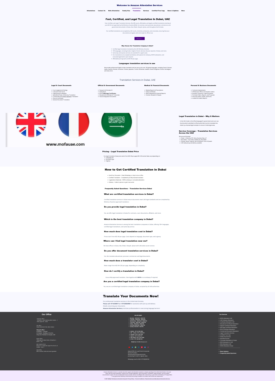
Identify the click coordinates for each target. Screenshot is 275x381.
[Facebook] (145, 347)
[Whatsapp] (135, 347)
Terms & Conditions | (140, 378)
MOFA (139, 277)
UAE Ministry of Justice (143, 49)
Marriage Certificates (109, 93)
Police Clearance (67, 96)
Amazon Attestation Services (112, 308)
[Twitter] (132, 347)
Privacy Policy (131, 378)
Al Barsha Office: (41, 318)
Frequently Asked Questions (228, 353)
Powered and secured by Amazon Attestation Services (157, 378)
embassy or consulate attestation (135, 180)
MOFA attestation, (156, 55)
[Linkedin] (139, 347)
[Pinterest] (142, 347)
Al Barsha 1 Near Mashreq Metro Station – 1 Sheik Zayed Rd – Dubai (47, 320)
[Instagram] (148, 347)
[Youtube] (129, 347)
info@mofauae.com (142, 342)
